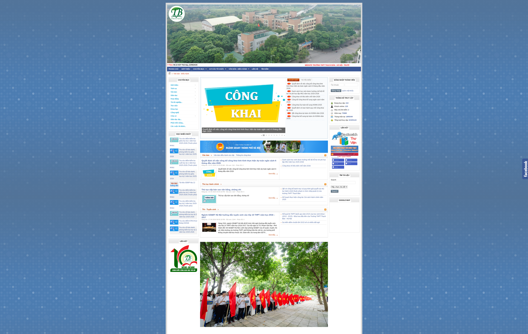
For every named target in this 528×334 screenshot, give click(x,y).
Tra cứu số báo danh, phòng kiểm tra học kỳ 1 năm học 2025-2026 (188, 230)
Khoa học (174, 109)
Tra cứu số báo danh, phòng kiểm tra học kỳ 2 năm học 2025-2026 (188, 214)
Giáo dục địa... (176, 119)
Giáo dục (174, 95)
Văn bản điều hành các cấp (224, 155)
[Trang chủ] (169, 74)
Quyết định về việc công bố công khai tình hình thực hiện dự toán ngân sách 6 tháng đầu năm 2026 (306, 86)
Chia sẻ (174, 116)
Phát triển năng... (177, 123)
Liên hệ (255, 69)
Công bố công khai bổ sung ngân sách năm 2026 (305, 101)
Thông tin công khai (243, 155)
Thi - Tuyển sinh (209, 209)
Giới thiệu (185, 69)
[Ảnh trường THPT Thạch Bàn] (264, 326)
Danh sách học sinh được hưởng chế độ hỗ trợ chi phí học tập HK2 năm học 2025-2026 (305, 92)
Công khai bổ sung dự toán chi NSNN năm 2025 (305, 117)
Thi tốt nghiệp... (176, 102)
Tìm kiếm (264, 69)
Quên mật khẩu (347, 91)
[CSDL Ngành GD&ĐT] (344, 169)
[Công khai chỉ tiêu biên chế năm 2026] (243, 128)
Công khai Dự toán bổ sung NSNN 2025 (307, 105)
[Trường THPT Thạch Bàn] (183, 272)
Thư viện (174, 106)
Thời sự (174, 89)
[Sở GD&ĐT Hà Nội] (264, 152)
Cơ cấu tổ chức (216, 69)
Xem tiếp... (272, 174)
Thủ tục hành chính (210, 184)
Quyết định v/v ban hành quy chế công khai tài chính (305, 109)
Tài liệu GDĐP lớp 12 (187, 183)
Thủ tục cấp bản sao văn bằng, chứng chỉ (221, 189)
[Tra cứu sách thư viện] (344, 145)
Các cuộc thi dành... (178, 126)
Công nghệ (175, 113)
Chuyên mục (198, 69)
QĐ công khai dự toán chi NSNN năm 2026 (308, 113)
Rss (325, 155)
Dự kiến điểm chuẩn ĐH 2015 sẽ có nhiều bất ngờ (301, 222)
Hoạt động (175, 99)
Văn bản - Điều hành (238, 69)
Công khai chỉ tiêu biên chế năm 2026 (219, 131)
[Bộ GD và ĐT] (344, 152)
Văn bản (174, 92)
